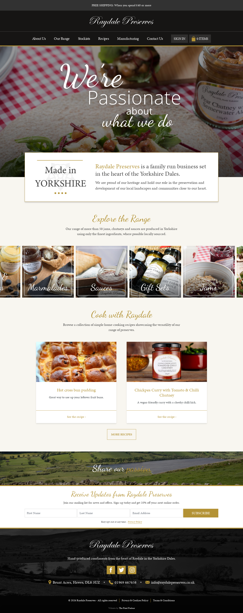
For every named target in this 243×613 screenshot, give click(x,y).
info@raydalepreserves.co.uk (173, 582)
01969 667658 (125, 582)
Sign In (179, 38)
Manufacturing (128, 38)
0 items (202, 38)
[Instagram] (132, 570)
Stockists (84, 38)
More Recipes (121, 434)
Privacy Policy (135, 522)
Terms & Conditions (164, 600)
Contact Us (155, 38)
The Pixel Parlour (127, 608)
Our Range (62, 38)
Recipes (103, 38)
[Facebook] (111, 570)
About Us (39, 38)
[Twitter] (121, 570)
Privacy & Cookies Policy (135, 600)
